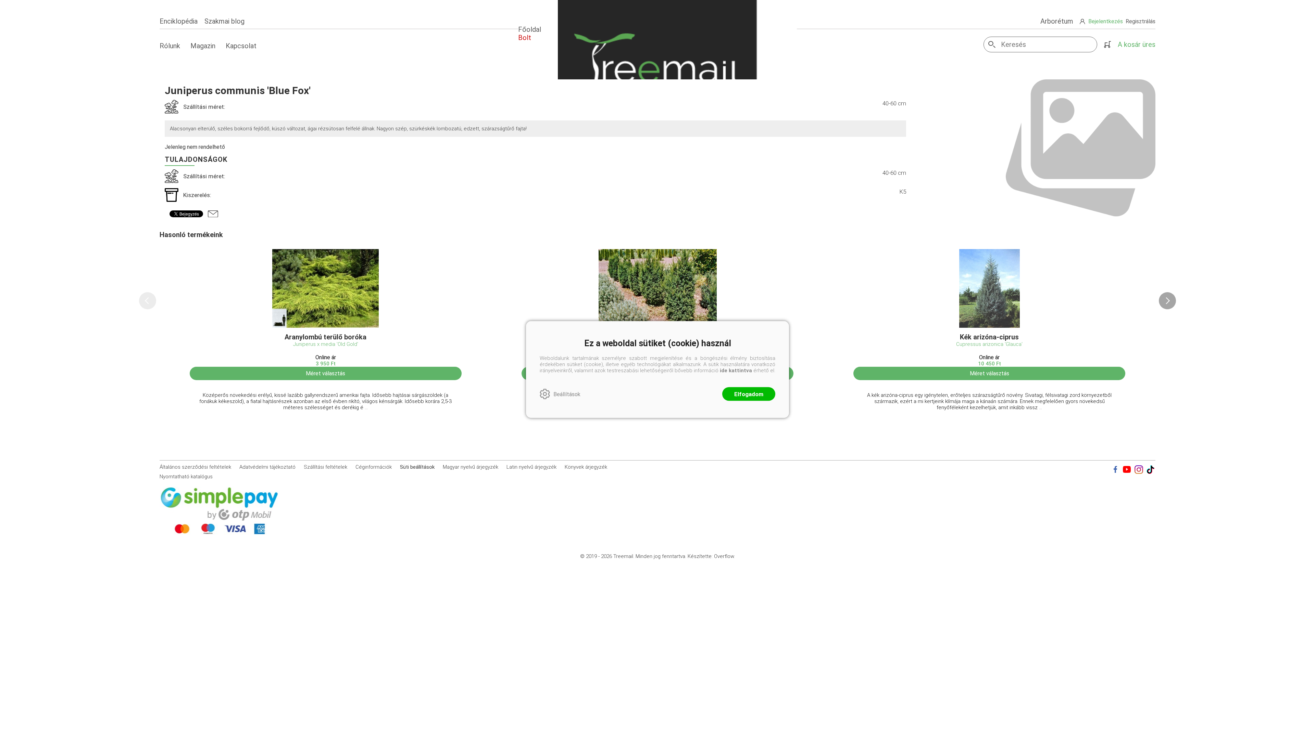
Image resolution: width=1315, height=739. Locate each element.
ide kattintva (736, 370)
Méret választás (325, 373)
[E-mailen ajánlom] (213, 213)
